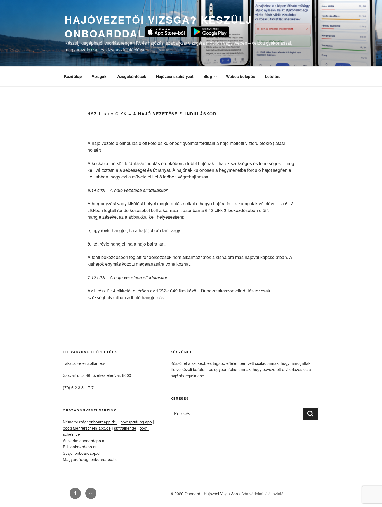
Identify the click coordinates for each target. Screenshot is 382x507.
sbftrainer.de (125, 428)
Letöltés (272, 76)
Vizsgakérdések (131, 76)
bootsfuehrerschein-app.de (87, 428)
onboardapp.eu (84, 446)
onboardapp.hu (104, 459)
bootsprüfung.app (136, 422)
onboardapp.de (103, 422)
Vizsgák (99, 76)
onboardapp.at (92, 440)
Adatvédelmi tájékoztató (262, 493)
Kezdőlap (73, 76)
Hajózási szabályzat (175, 76)
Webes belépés (240, 76)
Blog (207, 76)
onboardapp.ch (88, 453)
